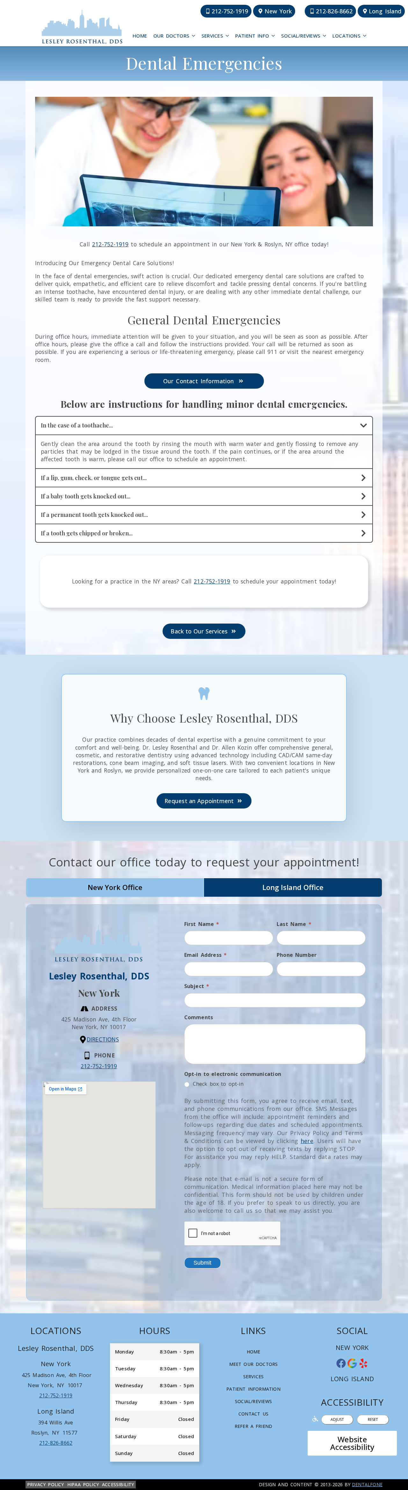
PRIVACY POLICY (45, 1484)
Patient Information (253, 1389)
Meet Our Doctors (253, 1364)
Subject (196, 986)
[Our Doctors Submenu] (193, 36)
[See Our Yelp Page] (363, 1363)
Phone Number (297, 954)
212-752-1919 (110, 244)
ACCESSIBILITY (118, 1484)
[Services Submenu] (227, 36)
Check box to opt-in (217, 1084)
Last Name (294, 924)
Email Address (205, 954)
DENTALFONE (367, 1484)
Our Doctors (171, 35)
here (307, 1141)
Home (140, 35)
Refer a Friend (253, 1426)
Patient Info (252, 35)
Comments (198, 1017)
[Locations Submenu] (365, 36)
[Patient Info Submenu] (273, 36)
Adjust (337, 1419)
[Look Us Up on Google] (352, 1363)
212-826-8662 (56, 1442)
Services (212, 35)
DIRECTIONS (103, 1039)
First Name (201, 924)
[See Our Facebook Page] (341, 1363)
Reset (373, 1419)
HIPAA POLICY (83, 1484)
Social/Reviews (300, 35)
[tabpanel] (204, 1102)
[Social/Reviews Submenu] (324, 36)
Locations (346, 35)
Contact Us (253, 1414)
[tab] (115, 887)
